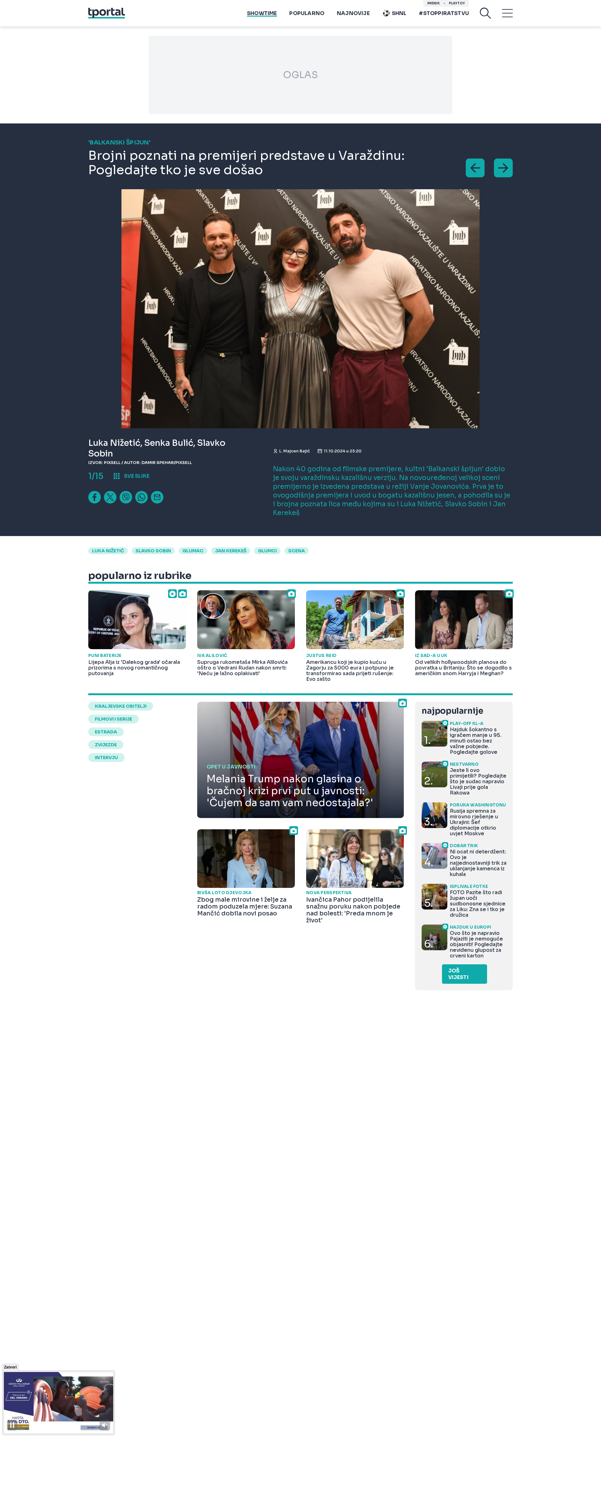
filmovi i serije (113, 719)
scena (296, 551)
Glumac (192, 551)
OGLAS (300, 75)
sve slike (136, 476)
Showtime (262, 13)
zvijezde (106, 745)
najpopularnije (452, 711)
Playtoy (457, 3)
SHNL (399, 13)
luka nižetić (108, 551)
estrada (106, 732)
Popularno (306, 13)
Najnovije (353, 13)
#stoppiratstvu (444, 13)
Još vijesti (458, 974)
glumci (267, 551)
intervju (106, 757)
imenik (433, 3)
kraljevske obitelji (120, 706)
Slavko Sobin (153, 551)
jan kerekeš (230, 551)
